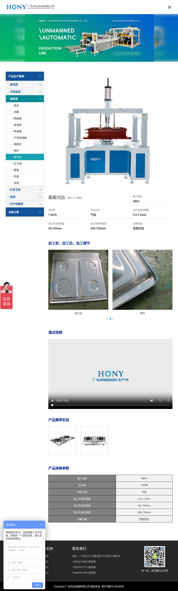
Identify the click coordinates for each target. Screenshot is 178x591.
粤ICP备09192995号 (113, 586)
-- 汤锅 (15, 182)
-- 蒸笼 (15, 105)
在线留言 (44, 567)
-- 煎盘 (15, 176)
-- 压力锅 (16, 163)
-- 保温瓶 (16, 125)
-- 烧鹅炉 (16, 144)
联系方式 (44, 572)
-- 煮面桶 (16, 118)
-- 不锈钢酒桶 (19, 137)
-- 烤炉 (15, 150)
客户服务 (44, 556)
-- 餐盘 (15, 170)
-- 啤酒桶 (16, 131)
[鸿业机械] (30, 7)
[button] (52, 286)
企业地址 (44, 561)
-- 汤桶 (15, 112)
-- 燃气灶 (16, 157)
